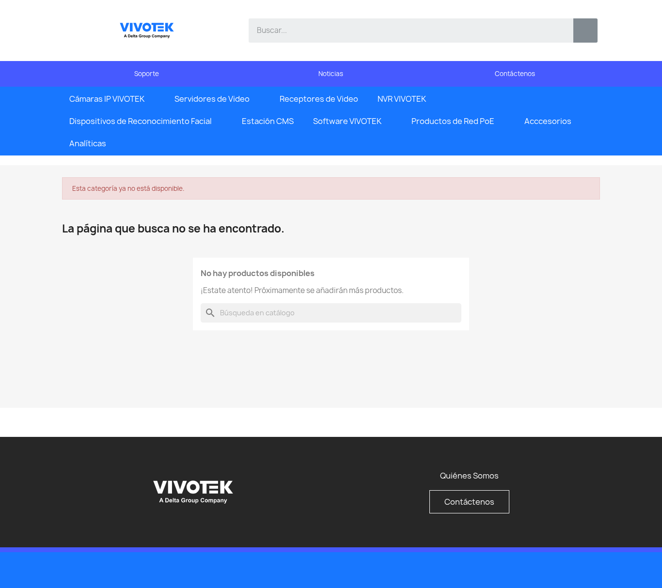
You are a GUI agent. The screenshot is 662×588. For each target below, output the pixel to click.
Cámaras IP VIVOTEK (106, 98)
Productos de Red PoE (452, 121)
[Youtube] (568, 569)
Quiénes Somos (469, 475)
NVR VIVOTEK (402, 98)
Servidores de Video (212, 98)
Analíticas (87, 143)
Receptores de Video (319, 98)
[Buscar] (585, 30)
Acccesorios (547, 121)
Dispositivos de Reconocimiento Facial (140, 121)
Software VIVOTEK (347, 121)
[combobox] (404, 30)
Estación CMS (268, 121)
